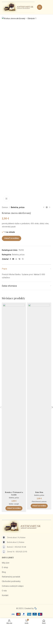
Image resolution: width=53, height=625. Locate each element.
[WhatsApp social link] (16, 259)
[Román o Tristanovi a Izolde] (14, 397)
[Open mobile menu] (39, 7)
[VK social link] (19, 259)
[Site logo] (18, 7)
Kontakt (5, 595)
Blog (4, 572)
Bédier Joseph (14, 504)
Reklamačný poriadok (11, 577)
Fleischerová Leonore (39, 501)
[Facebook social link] (10, 259)
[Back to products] (46, 207)
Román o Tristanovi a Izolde (14, 493)
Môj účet (5, 563)
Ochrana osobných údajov (13, 586)
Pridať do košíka (11, 238)
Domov (5, 207)
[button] (13, 508)
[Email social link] (13, 259)
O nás (4, 590)
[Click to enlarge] (6, 198)
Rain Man (39, 492)
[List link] (26, 537)
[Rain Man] (39, 397)
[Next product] (49, 207)
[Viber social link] (22, 259)
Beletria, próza (17, 207)
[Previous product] (43, 207)
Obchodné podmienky (11, 581)
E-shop (5, 567)
